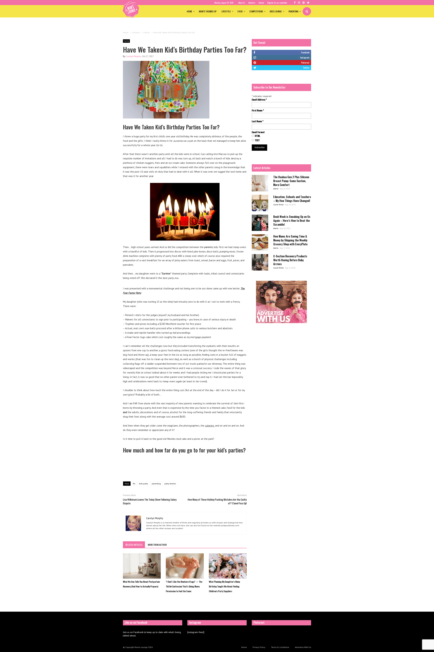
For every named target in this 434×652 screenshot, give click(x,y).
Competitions (256, 11)
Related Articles (133, 544)
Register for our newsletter (277, 2)
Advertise (251, 2)
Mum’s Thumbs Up (207, 11)
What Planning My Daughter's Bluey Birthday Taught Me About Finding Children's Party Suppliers (224, 586)
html (257, 135)
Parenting (293, 11)
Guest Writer (278, 204)
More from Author (157, 544)
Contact (261, 2)
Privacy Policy (259, 647)
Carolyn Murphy (133, 56)
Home (189, 11)
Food (240, 11)
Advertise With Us (303, 647)
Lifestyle (226, 11)
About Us (241, 2)
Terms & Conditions (280, 647)
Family (126, 41)
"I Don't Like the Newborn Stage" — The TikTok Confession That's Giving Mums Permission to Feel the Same (184, 586)
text (257, 140)
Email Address (259, 99)
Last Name (257, 121)
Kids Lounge (276, 11)
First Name (258, 110)
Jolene (275, 188)
